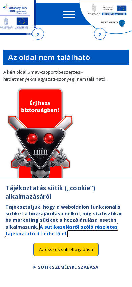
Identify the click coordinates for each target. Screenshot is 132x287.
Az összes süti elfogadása (66, 249)
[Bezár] (38, 34)
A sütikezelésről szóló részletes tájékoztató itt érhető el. (61, 230)
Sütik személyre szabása (68, 267)
